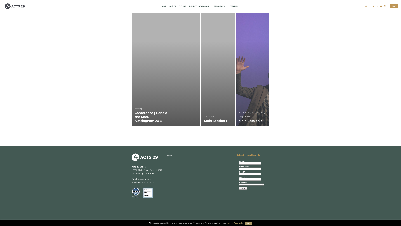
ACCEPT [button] (248, 223)
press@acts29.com (146, 182)
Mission (214, 117)
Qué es (172, 6)
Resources (219, 6)
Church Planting (245, 113)
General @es (139, 109)
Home (163, 6)
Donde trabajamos (199, 6)
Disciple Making (258, 113)
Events (248, 117)
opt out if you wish (234, 223)
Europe (207, 117)
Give (394, 6)
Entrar (182, 6)
